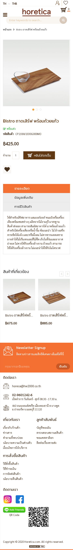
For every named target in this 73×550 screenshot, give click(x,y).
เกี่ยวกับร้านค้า (11, 427)
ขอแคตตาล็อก (45, 437)
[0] (63, 9)
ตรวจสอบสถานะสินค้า (49, 432)
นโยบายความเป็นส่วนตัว (17, 442)
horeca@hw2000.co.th (26, 386)
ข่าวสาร (7, 432)
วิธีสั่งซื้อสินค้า (11, 463)
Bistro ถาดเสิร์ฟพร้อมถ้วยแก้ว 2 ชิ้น (29, 315)
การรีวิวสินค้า (23, 206)
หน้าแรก (7, 29)
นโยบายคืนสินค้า (13, 478)
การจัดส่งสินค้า (11, 473)
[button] (33, 109)
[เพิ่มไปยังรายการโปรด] (7, 169)
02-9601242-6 (22, 395)
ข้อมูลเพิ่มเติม (23, 197)
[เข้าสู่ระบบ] (58, 3)
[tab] (36, 188)
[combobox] (36, 20)
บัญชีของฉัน (43, 427)
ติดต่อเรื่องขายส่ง (46, 442)
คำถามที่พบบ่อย (13, 437)
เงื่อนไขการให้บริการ (15, 447)
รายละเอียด (22, 188)
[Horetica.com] (36, 15)
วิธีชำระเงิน (9, 468)
